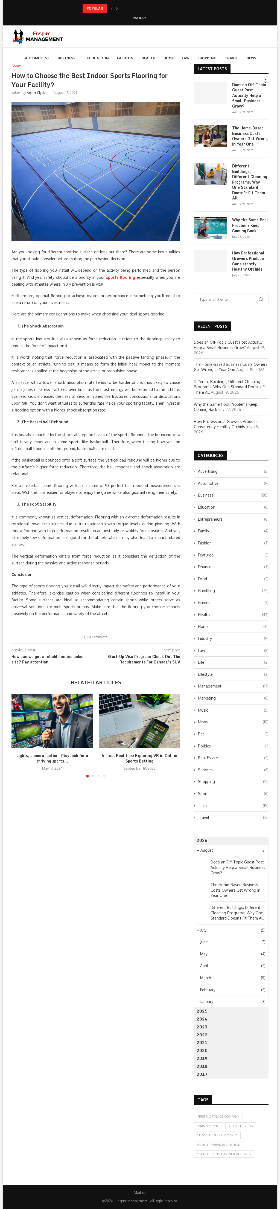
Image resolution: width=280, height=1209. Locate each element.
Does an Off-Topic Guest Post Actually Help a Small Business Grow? (249, 95)
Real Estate (233, 757)
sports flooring (120, 277)
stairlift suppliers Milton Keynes (224, 1154)
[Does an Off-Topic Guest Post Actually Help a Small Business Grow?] (210, 93)
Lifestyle (233, 674)
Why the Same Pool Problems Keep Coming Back (250, 225)
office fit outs (241, 1126)
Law (185, 58)
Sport (233, 793)
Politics (233, 746)
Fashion (125, 58)
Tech (233, 805)
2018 (202, 1066)
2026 (202, 840)
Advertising (233, 471)
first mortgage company (218, 1116)
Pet (233, 734)
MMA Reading (208, 1126)
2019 (202, 1058)
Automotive (37, 58)
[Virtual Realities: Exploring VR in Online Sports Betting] (139, 721)
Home (169, 58)
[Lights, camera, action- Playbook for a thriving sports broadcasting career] (52, 721)
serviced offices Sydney (217, 1135)
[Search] (266, 81)
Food (233, 578)
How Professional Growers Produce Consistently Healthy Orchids (248, 261)
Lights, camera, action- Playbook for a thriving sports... (52, 758)
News (251, 58)
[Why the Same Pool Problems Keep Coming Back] (210, 228)
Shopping (207, 58)
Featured (233, 555)
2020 (202, 1050)
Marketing (233, 698)
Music (233, 710)
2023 (202, 1027)
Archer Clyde (36, 93)
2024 (202, 1019)
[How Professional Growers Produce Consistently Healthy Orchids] (210, 261)
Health (148, 58)
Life (233, 662)
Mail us (140, 18)
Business (66, 58)
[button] (111, 8)
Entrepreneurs (233, 519)
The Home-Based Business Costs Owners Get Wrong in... (128, 8)
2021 (202, 1042)
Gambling (233, 590)
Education (98, 58)
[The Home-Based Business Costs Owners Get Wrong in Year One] (210, 136)
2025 (202, 1011)
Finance (233, 566)
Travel (231, 58)
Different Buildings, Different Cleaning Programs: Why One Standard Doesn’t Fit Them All (249, 182)
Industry (233, 638)
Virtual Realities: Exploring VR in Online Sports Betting (139, 758)
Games (233, 602)
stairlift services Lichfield (219, 1145)
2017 (202, 1074)
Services (233, 769)
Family (233, 531)
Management (233, 686)
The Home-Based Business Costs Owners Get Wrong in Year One (250, 136)
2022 (202, 1035)
